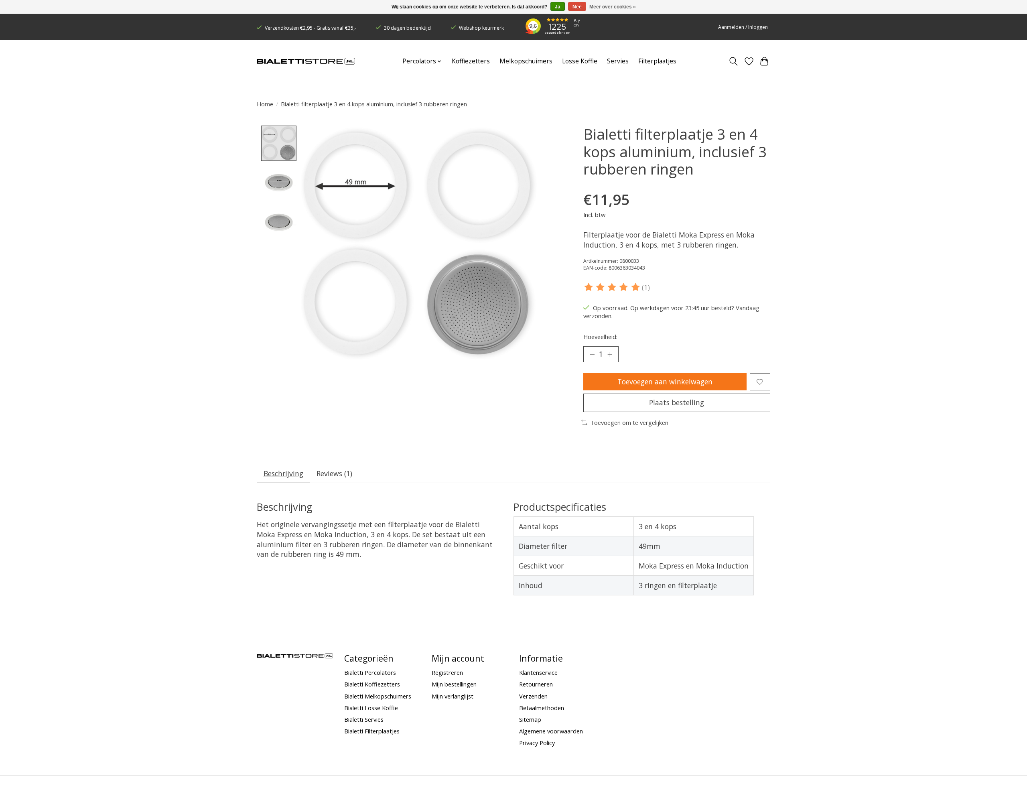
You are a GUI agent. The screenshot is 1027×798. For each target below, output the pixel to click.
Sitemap (530, 719)
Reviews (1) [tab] (334, 473)
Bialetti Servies (364, 719)
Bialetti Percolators (370, 672)
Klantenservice (538, 672)
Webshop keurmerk (481, 27)
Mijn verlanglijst (452, 696)
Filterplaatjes (657, 61)
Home (265, 104)
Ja (557, 7)
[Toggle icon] (733, 61)
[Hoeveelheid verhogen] (609, 354)
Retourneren (536, 684)
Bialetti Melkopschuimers (377, 696)
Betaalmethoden (541, 708)
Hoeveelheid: (600, 337)
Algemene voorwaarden (551, 731)
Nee (577, 7)
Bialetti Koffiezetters (372, 684)
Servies (618, 61)
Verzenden (533, 696)
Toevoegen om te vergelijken (629, 422)
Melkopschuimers (525, 61)
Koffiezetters (471, 61)
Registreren (447, 672)
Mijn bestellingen (454, 684)
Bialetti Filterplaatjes (372, 731)
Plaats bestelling (676, 402)
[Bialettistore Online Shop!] (306, 61)
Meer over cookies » (612, 7)
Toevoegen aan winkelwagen (664, 381)
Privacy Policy (537, 743)
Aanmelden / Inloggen (743, 27)
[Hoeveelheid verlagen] (592, 354)
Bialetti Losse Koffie (371, 708)
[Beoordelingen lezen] (612, 287)
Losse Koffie (579, 61)
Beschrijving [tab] (283, 473)
